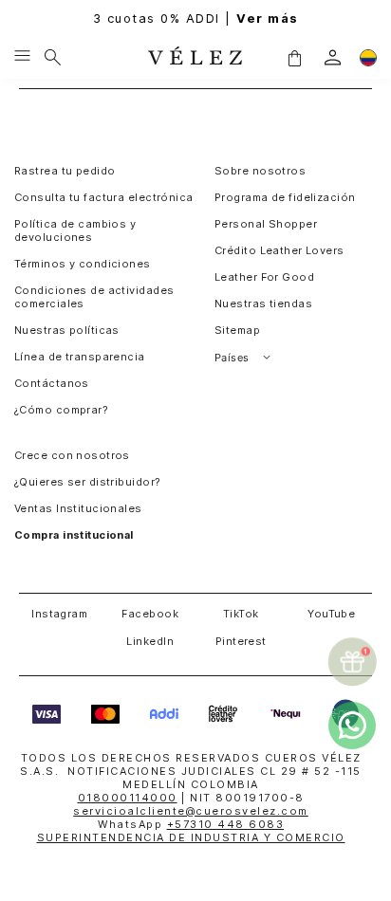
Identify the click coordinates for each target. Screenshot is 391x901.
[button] (294, 56)
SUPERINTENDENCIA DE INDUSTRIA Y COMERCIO (191, 837)
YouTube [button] (331, 613)
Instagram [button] (59, 613)
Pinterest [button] (241, 641)
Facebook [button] (149, 613)
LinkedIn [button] (150, 641)
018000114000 (127, 797)
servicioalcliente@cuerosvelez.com (190, 811)
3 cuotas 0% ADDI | (196, 18)
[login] (333, 57)
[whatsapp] (352, 725)
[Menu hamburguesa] (22, 56)
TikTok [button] (241, 613)
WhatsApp (191, 824)
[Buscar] (53, 56)
